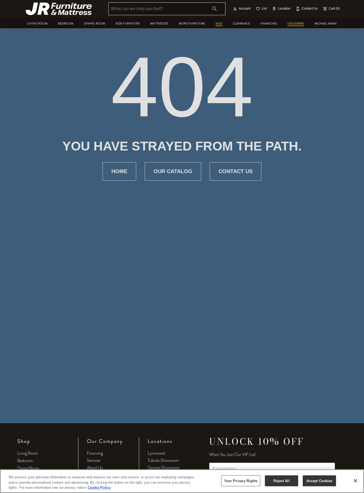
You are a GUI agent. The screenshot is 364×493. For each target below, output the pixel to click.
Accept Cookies (319, 481)
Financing (268, 24)
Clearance (241, 24)
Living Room (37, 24)
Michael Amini (325, 24)
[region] (182, 481)
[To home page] (58, 9)
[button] (235, 9)
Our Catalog (172, 171)
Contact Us (236, 171)
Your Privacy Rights (240, 481)
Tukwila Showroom (163, 460)
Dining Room (94, 24)
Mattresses (159, 24)
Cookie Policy (99, 488)
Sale (219, 24)
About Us (95, 467)
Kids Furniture (128, 24)
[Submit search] (214, 9)
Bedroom (66, 24)
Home (119, 171)
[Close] (355, 481)
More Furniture (192, 24)
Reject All (281, 481)
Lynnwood (156, 453)
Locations (296, 24)
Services (93, 460)
